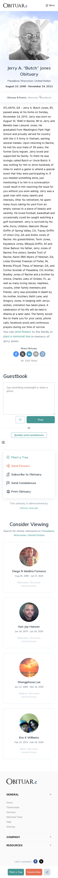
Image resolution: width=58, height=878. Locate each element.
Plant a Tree (15, 872)
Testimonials (12, 807)
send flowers (23, 331)
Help (8, 821)
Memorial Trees (14, 817)
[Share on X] (22, 354)
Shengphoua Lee (29, 682)
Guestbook (45, 97)
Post (41, 419)
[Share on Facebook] (16, 354)
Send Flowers (20, 466)
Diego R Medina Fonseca (29, 571)
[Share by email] (36, 354)
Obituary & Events (17, 97)
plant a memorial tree (16, 336)
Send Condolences (23, 483)
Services (10, 812)
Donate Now (34, 872)
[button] (29, 795)
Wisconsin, (20, 535)
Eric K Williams (29, 737)
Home (9, 802)
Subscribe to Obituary (26, 474)
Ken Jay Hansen (29, 626)
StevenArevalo (29, 508)
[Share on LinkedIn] (29, 354)
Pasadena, (48, 531)
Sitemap (10, 826)
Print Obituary (21, 491)
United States (36, 535)
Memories (33, 97)
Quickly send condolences (29, 435)
